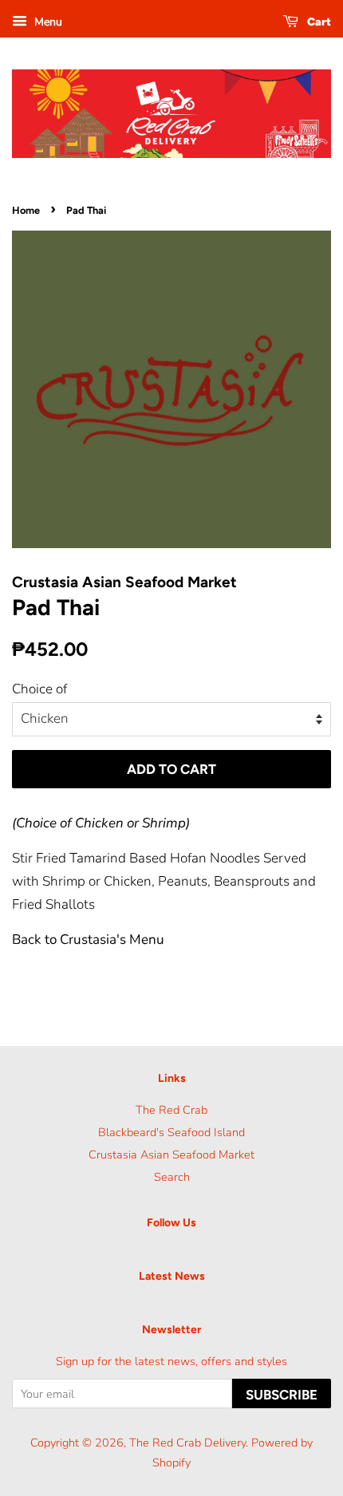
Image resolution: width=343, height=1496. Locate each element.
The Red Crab (171, 1110)
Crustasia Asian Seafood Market (171, 1154)
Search (172, 1177)
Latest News (172, 1276)
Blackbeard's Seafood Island (171, 1132)
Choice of (39, 689)
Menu (46, 22)
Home (26, 210)
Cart (318, 22)
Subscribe (281, 1395)
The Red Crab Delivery (187, 1443)
